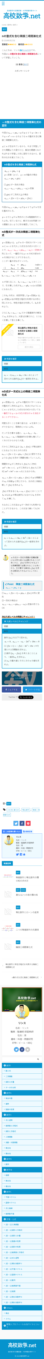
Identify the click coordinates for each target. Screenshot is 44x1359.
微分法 (8, 1148)
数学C (8, 1191)
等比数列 (25, 810)
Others (9, 1307)
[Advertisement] (22, 94)
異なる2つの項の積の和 (27, 894)
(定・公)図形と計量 (13, 1235)
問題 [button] (6, 363)
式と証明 (9, 1120)
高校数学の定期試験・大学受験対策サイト (22, 1352)
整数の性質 (10, 1109)
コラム (8, 1318)
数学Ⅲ (9, 1169)
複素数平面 (10, 1213)
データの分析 (11, 1087)
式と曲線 (9, 1208)
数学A (8, 1092)
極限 (7, 1175)
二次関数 (9, 1076)
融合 (7, 1313)
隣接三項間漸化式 (24, 947)
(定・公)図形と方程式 (14, 1230)
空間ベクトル (11, 1202)
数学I (8, 1065)
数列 (9, 803)
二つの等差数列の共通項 (27, 929)
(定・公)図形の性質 (13, 1246)
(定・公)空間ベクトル (14, 1274)
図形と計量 (10, 1082)
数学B (9, 1158)
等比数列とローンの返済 (27, 912)
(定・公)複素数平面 (13, 1285)
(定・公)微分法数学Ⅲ (14, 1297)
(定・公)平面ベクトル (14, 1269)
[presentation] (9, 54)
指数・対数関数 (12, 1142)
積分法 (8, 1153)
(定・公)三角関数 (12, 1224)
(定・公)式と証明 (12, 1258)
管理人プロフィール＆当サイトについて (23, 1326)
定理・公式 (11, 1219)
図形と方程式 (11, 1131)
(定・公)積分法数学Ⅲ (14, 1302)
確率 (7, 1104)
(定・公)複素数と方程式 (15, 1252)
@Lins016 (26, 50)
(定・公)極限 (10, 1291)
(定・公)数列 (10, 1280)
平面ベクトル (11, 1197)
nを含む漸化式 (13, 810)
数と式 (8, 1071)
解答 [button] (6, 368)
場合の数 (9, 1098)
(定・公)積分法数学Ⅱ (14, 1263)
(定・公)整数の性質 (13, 1241)
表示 (26, 64)
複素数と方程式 (12, 1125)
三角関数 (9, 1137)
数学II (8, 1114)
